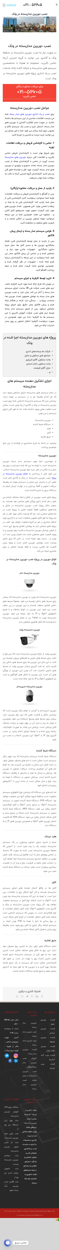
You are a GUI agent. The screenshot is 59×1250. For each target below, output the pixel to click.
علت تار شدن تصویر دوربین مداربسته (11, 1146)
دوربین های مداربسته (15, 157)
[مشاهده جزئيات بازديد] (57, 1220)
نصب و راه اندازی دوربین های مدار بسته (29, 114)
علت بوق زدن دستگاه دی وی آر (11, 1124)
